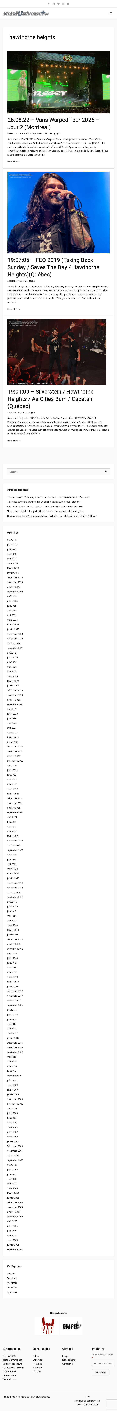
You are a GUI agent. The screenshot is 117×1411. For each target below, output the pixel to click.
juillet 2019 (12, 906)
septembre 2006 (15, 1160)
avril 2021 (12, 831)
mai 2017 (11, 1023)
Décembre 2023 (15, 690)
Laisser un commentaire (19, 133)
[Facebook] (53, 4)
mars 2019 (12, 925)
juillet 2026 (12, 544)
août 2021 (12, 817)
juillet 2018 (12, 958)
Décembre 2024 (15, 633)
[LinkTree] (49, 4)
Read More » (13, 161)
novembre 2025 (15, 582)
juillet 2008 (12, 1113)
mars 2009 (12, 1085)
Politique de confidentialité (87, 1400)
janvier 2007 (13, 1141)
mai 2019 (11, 915)
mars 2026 (12, 563)
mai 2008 (11, 1122)
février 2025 (13, 624)
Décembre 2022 (15, 746)
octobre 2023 (13, 699)
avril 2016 (12, 1061)
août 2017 (12, 1009)
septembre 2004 (15, 1249)
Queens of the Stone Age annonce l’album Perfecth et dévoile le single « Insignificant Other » (52, 515)
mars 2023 (12, 732)
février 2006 (13, 1193)
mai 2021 (11, 826)
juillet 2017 (12, 1014)
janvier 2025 (13, 629)
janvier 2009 (13, 1094)
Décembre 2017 (15, 991)
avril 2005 (12, 1235)
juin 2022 (11, 774)
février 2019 (13, 929)
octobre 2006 (13, 1155)
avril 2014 (12, 1066)
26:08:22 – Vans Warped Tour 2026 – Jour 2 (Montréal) (53, 123)
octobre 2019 (13, 892)
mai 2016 (11, 1056)
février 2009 (13, 1089)
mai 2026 (11, 553)
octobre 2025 (13, 586)
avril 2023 (12, 727)
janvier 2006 (13, 1197)
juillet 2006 (12, 1169)
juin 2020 (11, 859)
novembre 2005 (15, 1207)
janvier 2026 (13, 572)
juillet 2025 (12, 600)
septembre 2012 (15, 1075)
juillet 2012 (12, 1080)
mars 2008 (12, 1127)
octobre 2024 (13, 643)
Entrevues (12, 1278)
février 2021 (13, 835)
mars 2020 (12, 868)
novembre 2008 (15, 1099)
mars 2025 (12, 619)
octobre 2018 (13, 943)
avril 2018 (12, 972)
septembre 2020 (15, 850)
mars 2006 (12, 1188)
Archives (37, 1371)
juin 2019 (11, 911)
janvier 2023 (13, 742)
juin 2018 (11, 962)
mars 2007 (12, 1136)
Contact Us (67, 1363)
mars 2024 (12, 676)
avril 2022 (12, 784)
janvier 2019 (13, 934)
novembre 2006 (15, 1150)
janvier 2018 (13, 986)
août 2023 (12, 709)
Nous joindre (68, 1359)
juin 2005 (11, 1230)
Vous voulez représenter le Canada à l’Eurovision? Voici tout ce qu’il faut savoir (45, 506)
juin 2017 (11, 1019)
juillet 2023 (12, 713)
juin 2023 (11, 718)
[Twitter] (58, 4)
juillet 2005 (12, 1225)
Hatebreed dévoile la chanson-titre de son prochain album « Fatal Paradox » (44, 501)
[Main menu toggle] (111, 13)
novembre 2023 (15, 695)
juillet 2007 (12, 1132)
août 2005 (12, 1221)
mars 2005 (12, 1240)
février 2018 (13, 981)
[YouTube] (68, 4)
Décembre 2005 (15, 1202)
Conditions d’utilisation (88, 1404)
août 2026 (12, 539)
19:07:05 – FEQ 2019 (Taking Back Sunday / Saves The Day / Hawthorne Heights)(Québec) (53, 267)
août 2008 (12, 1108)
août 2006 (12, 1164)
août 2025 (12, 596)
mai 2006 (11, 1178)
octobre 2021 (13, 807)
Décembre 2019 (15, 882)
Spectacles (38, 133)
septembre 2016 (15, 1052)
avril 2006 (12, 1183)
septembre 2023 (15, 704)
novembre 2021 (15, 803)
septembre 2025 (15, 591)
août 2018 (12, 953)
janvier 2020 (13, 878)
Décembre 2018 (15, 939)
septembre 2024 (15, 647)
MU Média (12, 1282)
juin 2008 (11, 1117)
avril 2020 (12, 864)
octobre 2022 (13, 756)
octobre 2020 (13, 845)
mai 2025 (11, 610)
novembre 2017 (15, 995)
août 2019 (12, 901)
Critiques (11, 1273)
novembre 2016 (15, 1047)
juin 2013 (11, 1070)
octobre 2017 (13, 1000)
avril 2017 (12, 1028)
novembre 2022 (15, 751)
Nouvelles (12, 1287)
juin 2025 (11, 605)
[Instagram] (63, 4)
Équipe (65, 1356)
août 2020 (12, 854)
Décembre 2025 (15, 577)
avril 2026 (12, 558)
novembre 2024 (15, 638)
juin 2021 (11, 821)
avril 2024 (12, 671)
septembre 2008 (15, 1103)
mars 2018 (12, 976)
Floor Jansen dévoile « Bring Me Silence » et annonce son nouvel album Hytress (45, 511)
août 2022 (12, 765)
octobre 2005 (13, 1211)
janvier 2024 (13, 685)
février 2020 (13, 873)
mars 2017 (12, 1033)
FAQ (88, 1396)
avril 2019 (12, 920)
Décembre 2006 (15, 1146)
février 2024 (13, 680)
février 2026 (13, 568)
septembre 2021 (15, 812)
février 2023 (13, 737)
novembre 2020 (15, 840)
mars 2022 (12, 789)
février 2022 (13, 793)
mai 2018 (11, 967)
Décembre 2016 (15, 1042)
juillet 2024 (12, 657)
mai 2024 (11, 666)
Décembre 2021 (15, 798)
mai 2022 (11, 779)
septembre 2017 (15, 1005)
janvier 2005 (13, 1244)
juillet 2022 (12, 770)
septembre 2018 (15, 948)
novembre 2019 (15, 887)
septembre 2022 (15, 760)
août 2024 (12, 652)
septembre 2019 (15, 896)
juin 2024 (11, 662)
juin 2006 (11, 1174)
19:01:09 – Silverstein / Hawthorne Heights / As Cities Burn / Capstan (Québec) (50, 399)
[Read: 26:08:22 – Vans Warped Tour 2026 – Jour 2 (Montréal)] (58, 82)
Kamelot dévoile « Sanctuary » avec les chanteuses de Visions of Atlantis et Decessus (48, 497)
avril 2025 (12, 615)
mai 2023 (11, 723)
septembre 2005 (15, 1216)
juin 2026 (11, 549)
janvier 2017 (13, 1038)
